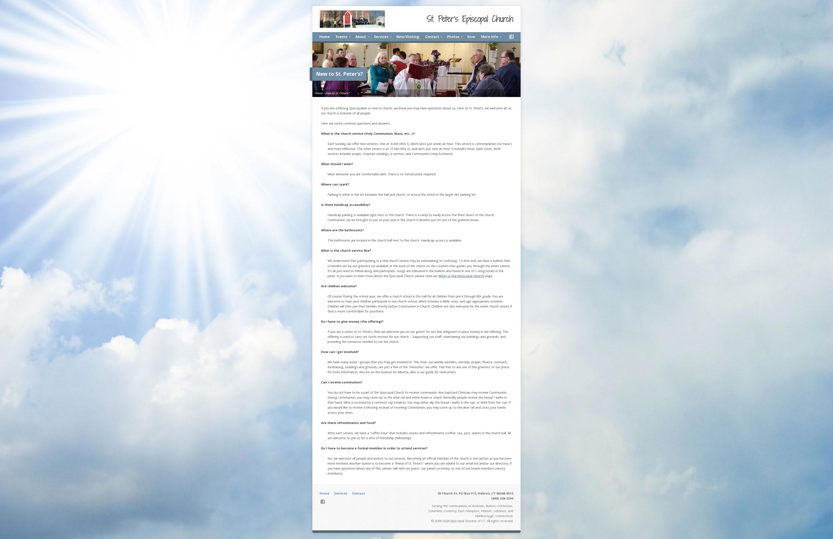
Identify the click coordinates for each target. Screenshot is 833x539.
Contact (432, 36)
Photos (453, 36)
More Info (489, 36)
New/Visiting (407, 36)
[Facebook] (511, 37)
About (360, 36)
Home (324, 36)
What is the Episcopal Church (461, 276)
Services (381, 36)
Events (341, 36)
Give (471, 36)
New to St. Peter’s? (338, 93)
